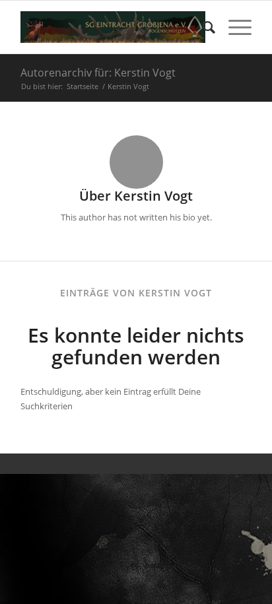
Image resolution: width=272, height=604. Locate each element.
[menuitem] (202, 27)
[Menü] (233, 27)
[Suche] (202, 27)
